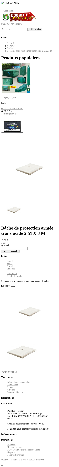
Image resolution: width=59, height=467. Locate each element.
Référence (6, 286)
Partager (10, 261)
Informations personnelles (18, 382)
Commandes (12, 384)
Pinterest (11, 268)
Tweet (9, 263)
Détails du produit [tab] (15, 276)
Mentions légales (14, 447)
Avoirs (10, 387)
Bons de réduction (15, 392)
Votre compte (9, 371)
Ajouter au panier (10, 251)
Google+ (11, 266)
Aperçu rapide (8, 97)
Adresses (11, 390)
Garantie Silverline (15, 455)
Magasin (11, 452)
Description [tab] (12, 273)
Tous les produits (9, 113)
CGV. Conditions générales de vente (23, 450)
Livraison (11, 444)
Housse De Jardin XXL (12, 108)
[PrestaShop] (12, 137)
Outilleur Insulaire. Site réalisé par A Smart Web (22, 459)
